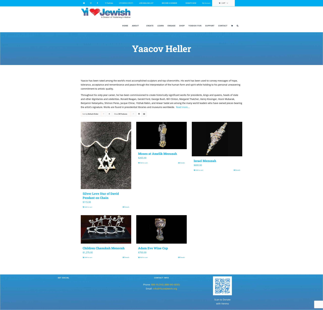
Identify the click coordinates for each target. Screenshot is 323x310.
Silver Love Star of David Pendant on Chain (101, 196)
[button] (237, 25)
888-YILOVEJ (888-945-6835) (165, 284)
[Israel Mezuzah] (217, 139)
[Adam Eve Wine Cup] (161, 229)
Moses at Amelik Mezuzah (157, 154)
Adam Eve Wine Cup (153, 248)
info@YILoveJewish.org (165, 288)
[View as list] (144, 113)
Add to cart (88, 207)
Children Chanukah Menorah (104, 248)
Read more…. (183, 107)
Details (126, 207)
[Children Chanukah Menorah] (106, 229)
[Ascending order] (109, 114)
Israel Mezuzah (205, 161)
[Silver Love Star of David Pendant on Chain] (106, 155)
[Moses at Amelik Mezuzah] (161, 135)
